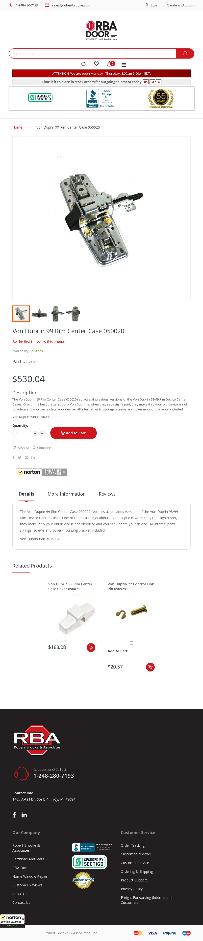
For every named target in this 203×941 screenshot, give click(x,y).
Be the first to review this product (39, 341)
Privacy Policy (132, 888)
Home (17, 127)
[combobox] (92, 53)
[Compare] (83, 64)
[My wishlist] (96, 64)
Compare (44, 447)
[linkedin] (24, 815)
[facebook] (15, 815)
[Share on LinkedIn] (33, 458)
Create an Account (180, 5)
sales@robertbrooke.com (71, 5)
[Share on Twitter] (20, 458)
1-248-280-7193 (27, 5)
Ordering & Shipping (137, 871)
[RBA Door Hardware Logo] (101, 31)
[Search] (185, 54)
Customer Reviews (27, 885)
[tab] (26, 496)
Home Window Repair (29, 876)
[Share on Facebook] (13, 458)
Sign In (155, 5)
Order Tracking (133, 845)
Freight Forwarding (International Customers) (147, 900)
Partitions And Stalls (28, 859)
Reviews (107, 494)
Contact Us (21, 902)
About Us (19, 893)
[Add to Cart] (91, 647)
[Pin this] (26, 458)
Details (26, 494)
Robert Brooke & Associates (26, 848)
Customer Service (135, 862)
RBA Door (20, 867)
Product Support (134, 880)
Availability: (20, 351)
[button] (12, 921)
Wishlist (23, 447)
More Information (67, 494)
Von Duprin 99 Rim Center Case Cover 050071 (70, 586)
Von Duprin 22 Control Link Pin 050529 (131, 586)
